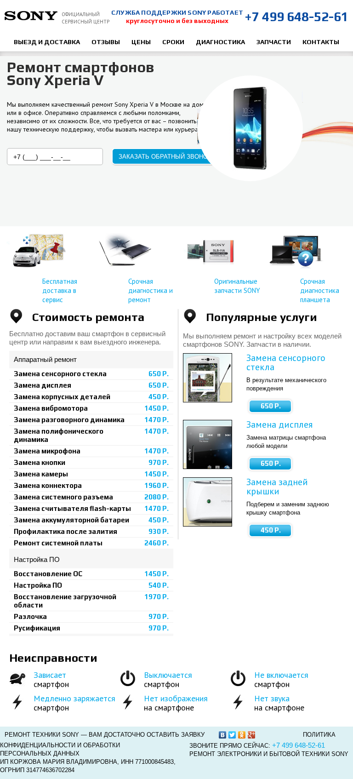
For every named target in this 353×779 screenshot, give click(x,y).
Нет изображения (176, 698)
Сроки (173, 42)
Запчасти (273, 42)
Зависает (50, 675)
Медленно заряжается (74, 698)
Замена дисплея (279, 424)
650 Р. (271, 406)
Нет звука (272, 698)
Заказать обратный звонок (165, 156)
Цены (141, 42)
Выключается (168, 675)
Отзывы (105, 42)
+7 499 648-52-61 (296, 16)
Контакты (320, 42)
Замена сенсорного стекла (285, 362)
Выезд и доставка (47, 42)
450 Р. (271, 530)
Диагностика (220, 42)
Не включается (281, 675)
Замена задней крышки (277, 486)
